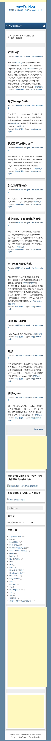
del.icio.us (30, 68)
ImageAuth (14, 123)
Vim (10, 592)
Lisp (11, 564)
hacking (12, 556)
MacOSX (12, 567)
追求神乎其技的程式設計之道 (20, 601)
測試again (14, 393)
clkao (24, 282)
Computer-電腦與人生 (17, 547)
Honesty (18, 62)
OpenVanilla (13, 575)
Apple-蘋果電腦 (15, 536)
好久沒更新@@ (17, 185)
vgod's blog (25, 6)
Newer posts (39, 429)
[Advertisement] (27, 452)
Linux (11, 561)
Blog (32, 89)
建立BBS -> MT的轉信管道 (24, 219)
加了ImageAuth (18, 101)
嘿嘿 (10, 351)
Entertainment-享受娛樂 (18, 550)
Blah (11, 539)
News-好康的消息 (16, 570)
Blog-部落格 (19, 89)
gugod (31, 282)
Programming (14, 578)
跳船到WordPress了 (20, 143)
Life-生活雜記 (14, 559)
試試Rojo (13, 52)
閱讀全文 (39, 86)
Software (12, 584)
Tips (11, 587)
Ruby (11, 581)
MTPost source (36, 300)
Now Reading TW (15, 573)
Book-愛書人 (14, 545)
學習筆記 (12, 598)
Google (12, 553)
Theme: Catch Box (34, 737)
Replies (38, 89)
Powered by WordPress (18, 737)
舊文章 (9, 522)
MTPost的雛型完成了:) (22, 264)
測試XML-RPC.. (17, 321)
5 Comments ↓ (37, 56)
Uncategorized (14, 589)
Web (11, 595)
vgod (28, 56)
